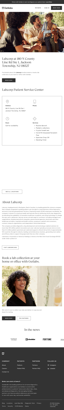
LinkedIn (52, 368)
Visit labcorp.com (10, 247)
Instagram (53, 365)
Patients (19, 365)
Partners (35, 365)
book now (56, 8)
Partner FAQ (36, 368)
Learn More (49, 2)
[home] (7, 8)
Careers (4, 368)
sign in (46, 8)
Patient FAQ (21, 368)
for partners (23, 318)
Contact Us (5, 372)
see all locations (12, 191)
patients (38, 8)
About (4, 365)
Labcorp (18, 72)
